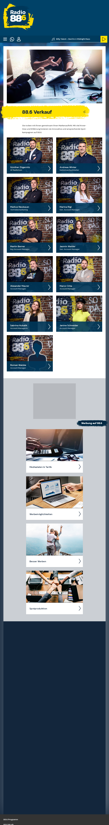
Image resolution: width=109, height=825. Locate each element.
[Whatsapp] (12, 39)
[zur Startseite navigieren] (18, 18)
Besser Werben (38, 561)
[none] (5, 39)
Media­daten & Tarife (41, 467)
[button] (18, 39)
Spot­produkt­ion (38, 608)
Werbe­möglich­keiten (41, 514)
